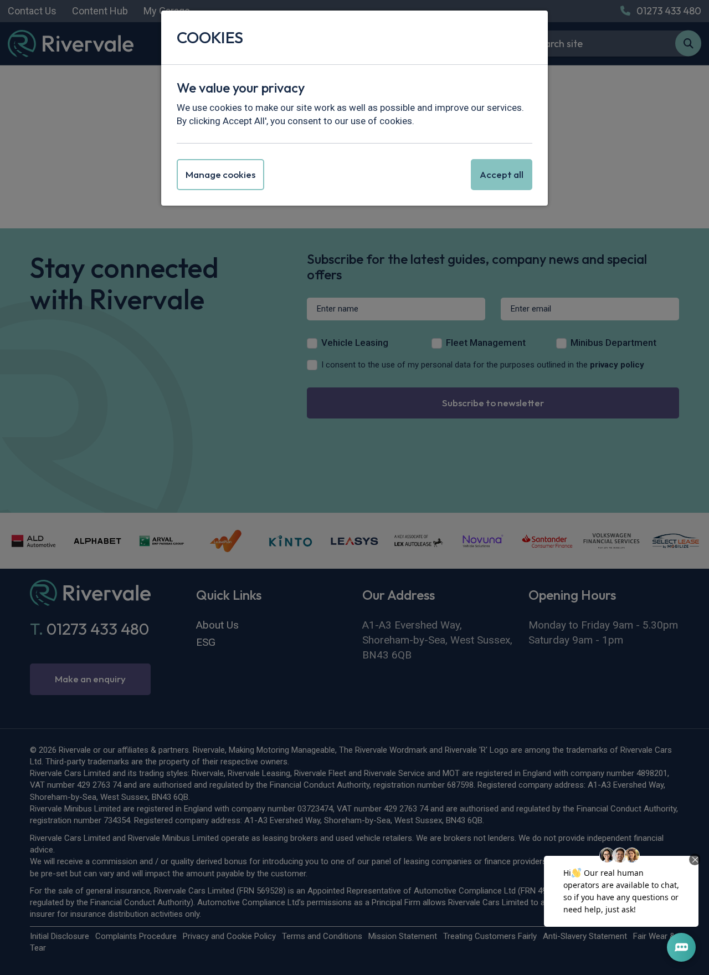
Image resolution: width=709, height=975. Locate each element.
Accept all (501, 174)
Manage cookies (220, 174)
